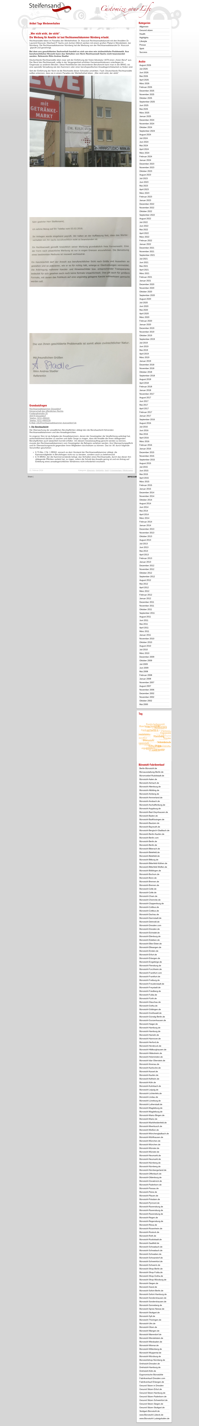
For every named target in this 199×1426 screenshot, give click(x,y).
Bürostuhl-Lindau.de (148, 1097)
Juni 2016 (143, 430)
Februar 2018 (145, 386)
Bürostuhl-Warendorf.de (150, 1334)
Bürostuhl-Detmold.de (149, 922)
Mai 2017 (143, 405)
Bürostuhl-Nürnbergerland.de (152, 1170)
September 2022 (147, 215)
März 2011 (144, 631)
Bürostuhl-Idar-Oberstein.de (152, 1060)
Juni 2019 (143, 346)
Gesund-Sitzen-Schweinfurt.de (153, 1400)
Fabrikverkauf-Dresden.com (152, 1378)
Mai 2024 (143, 145)
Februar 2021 (145, 277)
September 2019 (147, 339)
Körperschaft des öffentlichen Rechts (46, 411)
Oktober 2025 (145, 98)
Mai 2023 (143, 186)
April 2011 (144, 627)
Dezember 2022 (146, 204)
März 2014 (144, 518)
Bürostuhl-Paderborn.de (150, 1184)
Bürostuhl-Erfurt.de (148, 954)
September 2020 (147, 295)
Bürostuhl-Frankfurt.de (149, 976)
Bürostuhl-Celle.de (147, 889)
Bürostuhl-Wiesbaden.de (150, 1342)
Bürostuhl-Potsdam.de (149, 1199)
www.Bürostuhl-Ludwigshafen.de (154, 1418)
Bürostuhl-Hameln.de (149, 1035)
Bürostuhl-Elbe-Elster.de (150, 943)
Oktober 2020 (145, 291)
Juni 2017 (143, 401)
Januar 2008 (145, 679)
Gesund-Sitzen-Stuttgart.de (152, 1407)
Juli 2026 (143, 69)
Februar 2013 (145, 558)
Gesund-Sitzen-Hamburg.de (152, 1393)
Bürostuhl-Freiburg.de (149, 980)
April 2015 (144, 478)
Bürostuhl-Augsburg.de (150, 808)
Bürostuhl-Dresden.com (150, 925)
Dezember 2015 (146, 452)
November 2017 (146, 394)
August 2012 (145, 580)
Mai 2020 (143, 310)
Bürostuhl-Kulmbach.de (150, 1086)
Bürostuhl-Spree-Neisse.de (151, 1309)
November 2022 (146, 207)
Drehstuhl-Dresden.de (149, 1363)
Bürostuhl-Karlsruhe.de (150, 1068)
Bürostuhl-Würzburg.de (150, 1356)
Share (30, 477)
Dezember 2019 (146, 328)
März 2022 (144, 237)
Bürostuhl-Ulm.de (147, 1323)
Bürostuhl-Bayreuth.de (149, 827)
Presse (142, 45)
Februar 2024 (145, 156)
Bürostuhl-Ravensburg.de (151, 1206)
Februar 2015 (145, 485)
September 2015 (147, 459)
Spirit (107, 470)
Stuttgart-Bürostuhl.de (149, 1411)
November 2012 (146, 569)
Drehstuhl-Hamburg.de (150, 1367)
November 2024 (146, 123)
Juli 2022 (143, 222)
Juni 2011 (143, 620)
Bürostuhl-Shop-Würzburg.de (152, 1279)
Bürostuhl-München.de (149, 1141)
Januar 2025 (145, 116)
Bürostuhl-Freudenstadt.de (151, 984)
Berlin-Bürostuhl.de (148, 768)
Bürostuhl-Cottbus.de (149, 907)
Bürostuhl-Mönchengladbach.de (154, 1133)
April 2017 (144, 408)
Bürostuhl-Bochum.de (149, 874)
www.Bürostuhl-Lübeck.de (151, 1415)
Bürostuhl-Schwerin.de (149, 1265)
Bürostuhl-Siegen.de (148, 1283)
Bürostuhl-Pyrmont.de (149, 1203)
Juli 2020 (143, 302)
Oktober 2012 (145, 573)
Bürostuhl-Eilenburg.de (150, 936)
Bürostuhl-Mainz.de (148, 1119)
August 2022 (145, 218)
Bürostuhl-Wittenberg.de (150, 1349)
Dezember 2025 (146, 91)
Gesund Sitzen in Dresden (151, 1385)
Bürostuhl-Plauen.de (148, 1195)
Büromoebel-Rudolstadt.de (151, 775)
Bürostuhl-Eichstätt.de (149, 932)
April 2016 (144, 438)
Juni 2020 (143, 306)
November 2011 (146, 606)
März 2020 (144, 317)
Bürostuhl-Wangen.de (149, 1331)
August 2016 (145, 423)
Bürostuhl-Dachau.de (149, 914)
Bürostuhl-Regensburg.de (151, 1221)
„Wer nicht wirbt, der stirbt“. (45, 33)
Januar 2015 (145, 489)
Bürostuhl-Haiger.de (148, 1024)
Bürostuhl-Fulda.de (148, 995)
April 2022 (144, 233)
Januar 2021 (145, 280)
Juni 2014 (143, 507)
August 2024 (145, 134)
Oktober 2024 (145, 127)
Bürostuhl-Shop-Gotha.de (151, 1276)
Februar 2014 (145, 522)
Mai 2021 (143, 266)
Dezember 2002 (146, 693)
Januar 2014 (145, 525)
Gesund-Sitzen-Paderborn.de (153, 1396)
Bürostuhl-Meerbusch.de (150, 1126)
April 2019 (144, 354)
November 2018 (146, 368)
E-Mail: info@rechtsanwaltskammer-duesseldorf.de (52, 423)
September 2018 (147, 375)
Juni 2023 (143, 182)
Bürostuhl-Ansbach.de (149, 801)
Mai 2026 (143, 76)
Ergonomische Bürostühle (151, 1374)
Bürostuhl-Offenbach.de (150, 1174)
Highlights (100, 470)
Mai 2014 (143, 511)
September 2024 (147, 131)
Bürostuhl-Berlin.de (148, 841)
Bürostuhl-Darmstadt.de (150, 918)
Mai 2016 (143, 434)
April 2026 (144, 80)
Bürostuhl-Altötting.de (149, 790)
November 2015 (146, 456)
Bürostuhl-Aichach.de (149, 783)
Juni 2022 (143, 226)
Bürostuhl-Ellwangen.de (150, 947)
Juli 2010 (143, 649)
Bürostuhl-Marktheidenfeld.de (153, 1122)
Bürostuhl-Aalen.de (148, 779)
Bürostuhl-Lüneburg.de (150, 1100)
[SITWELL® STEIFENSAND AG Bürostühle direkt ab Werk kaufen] (50, 7)
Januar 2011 (145, 635)
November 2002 (146, 697)
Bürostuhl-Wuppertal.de (150, 1352)
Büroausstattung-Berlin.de (151, 772)
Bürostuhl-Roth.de (147, 1236)
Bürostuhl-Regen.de (148, 1217)
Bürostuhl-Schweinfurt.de (151, 1261)
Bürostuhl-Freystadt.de (150, 987)
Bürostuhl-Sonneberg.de (150, 1305)
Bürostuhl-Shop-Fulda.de (151, 1272)
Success (143, 52)
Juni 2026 (143, 72)
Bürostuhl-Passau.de (149, 1188)
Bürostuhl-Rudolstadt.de (150, 1239)
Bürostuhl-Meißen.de (149, 1130)
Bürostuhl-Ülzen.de (148, 1327)
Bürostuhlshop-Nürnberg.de (152, 1360)
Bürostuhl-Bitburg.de (148, 859)
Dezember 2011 (146, 602)
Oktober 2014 (145, 500)
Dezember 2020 (146, 284)
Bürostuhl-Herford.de (149, 1042)
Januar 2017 (145, 416)
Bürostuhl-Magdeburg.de (150, 1108)
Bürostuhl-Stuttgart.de (149, 1312)
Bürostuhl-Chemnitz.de (150, 900)
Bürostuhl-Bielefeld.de (149, 852)
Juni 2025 (143, 105)
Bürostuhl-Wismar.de (149, 1345)
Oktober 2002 (145, 700)
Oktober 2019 (145, 335)
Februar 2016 (145, 445)
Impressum (132, 477)
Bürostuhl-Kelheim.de (149, 1079)
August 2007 (145, 686)
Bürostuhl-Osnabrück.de (150, 1181)
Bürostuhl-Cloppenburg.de (151, 903)
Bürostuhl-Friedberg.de (150, 991)
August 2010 (145, 646)
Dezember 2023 (146, 164)
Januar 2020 (145, 324)
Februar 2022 (145, 240)
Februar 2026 (145, 87)
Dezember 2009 (146, 657)
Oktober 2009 (145, 660)
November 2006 (146, 690)
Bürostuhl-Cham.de (148, 896)
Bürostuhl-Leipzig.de (148, 1090)
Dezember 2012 (146, 565)
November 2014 (146, 496)
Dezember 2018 (146, 364)
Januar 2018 (145, 390)
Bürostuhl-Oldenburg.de (150, 1177)
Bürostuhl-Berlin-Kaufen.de (151, 834)
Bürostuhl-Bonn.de (148, 878)
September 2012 (147, 576)
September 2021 (147, 255)
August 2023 (145, 175)
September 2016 (147, 419)
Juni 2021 (143, 262)
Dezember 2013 (146, 529)
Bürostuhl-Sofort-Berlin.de (151, 1290)
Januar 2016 (145, 448)
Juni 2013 (143, 547)
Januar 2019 (145, 361)
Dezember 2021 (146, 248)
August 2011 (145, 616)
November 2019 (146, 332)
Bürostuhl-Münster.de (149, 1148)
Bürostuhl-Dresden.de (149, 929)
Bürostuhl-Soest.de (148, 1287)
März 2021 (144, 273)
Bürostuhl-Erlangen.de (149, 958)
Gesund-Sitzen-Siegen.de (151, 1404)
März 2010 (144, 653)
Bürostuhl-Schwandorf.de (151, 1258)
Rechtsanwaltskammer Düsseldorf (45, 409)
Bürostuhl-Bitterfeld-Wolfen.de (153, 867)
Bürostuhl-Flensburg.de (150, 965)
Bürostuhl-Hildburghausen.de (152, 1049)
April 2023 (144, 189)
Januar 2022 (145, 244)
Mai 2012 (143, 584)
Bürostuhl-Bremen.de (149, 881)
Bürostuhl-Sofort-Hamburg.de (153, 1294)
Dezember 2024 (146, 120)
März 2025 (144, 112)
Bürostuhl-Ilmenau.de (149, 1064)
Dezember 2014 (146, 492)
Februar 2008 (145, 675)
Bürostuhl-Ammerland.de (150, 797)
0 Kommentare (116, 470)
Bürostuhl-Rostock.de (149, 1232)
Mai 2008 (143, 671)
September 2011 (147, 613)
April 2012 (144, 587)
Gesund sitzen (146, 30)
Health (142, 34)
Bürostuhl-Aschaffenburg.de (152, 805)
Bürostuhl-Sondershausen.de (152, 1298)
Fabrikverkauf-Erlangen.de (151, 1382)
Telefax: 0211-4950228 (40, 420)
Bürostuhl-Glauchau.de (150, 1002)
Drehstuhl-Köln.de (147, 1371)
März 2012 (144, 591)
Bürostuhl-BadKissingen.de (151, 819)
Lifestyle (143, 41)
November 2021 (146, 251)
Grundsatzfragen (38, 405)
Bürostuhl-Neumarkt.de (150, 1155)
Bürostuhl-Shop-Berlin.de (151, 1268)
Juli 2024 (143, 138)
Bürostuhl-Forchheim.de (150, 969)
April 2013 (144, 554)
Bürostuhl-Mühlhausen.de (151, 1137)
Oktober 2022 (145, 211)
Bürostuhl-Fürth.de (148, 998)
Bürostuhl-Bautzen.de (149, 823)
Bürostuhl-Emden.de (148, 951)
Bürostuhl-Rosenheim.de (150, 1228)
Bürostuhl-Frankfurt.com (150, 973)
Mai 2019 (143, 350)
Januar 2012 (145, 598)
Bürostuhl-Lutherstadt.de (150, 1104)
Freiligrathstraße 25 (38, 413)
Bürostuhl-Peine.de (148, 1192)
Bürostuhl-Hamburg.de (149, 1027)
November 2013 (146, 532)
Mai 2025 (143, 109)
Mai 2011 (143, 624)
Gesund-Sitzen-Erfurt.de (150, 1389)
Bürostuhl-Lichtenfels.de (150, 1093)
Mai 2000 (143, 704)
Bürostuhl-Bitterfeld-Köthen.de (153, 863)
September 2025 (147, 102)
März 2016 (144, 441)
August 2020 (145, 299)
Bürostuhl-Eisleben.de (149, 940)
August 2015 (145, 463)
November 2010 (146, 638)
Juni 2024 (143, 142)
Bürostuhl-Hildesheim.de (150, 1053)
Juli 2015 (143, 467)
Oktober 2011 (145, 609)
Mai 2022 (143, 229)
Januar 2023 (145, 200)
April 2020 (144, 313)
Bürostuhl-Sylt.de (147, 1316)
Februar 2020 (145, 321)
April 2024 (144, 149)
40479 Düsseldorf (37, 416)
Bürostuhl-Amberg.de (149, 794)
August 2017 (145, 397)
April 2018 (144, 383)
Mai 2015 (143, 474)
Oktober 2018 (145, 372)
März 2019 (144, 357)
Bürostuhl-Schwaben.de (150, 1254)
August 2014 (145, 503)
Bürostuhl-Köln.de (147, 1082)
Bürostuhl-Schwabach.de (150, 1247)
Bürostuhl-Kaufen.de (148, 1075)
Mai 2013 (143, 551)
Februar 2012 (145, 595)
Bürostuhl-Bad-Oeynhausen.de (153, 812)
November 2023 (146, 167)
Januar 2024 (145, 160)
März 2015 (144, 481)
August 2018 (145, 379)
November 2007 (146, 682)
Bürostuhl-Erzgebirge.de (150, 962)
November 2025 (146, 94)
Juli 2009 (143, 664)
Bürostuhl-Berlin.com (149, 838)
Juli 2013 (143, 543)
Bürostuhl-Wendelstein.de (151, 1338)
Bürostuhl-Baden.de (148, 816)
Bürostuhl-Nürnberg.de (150, 1163)
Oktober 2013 (145, 536)
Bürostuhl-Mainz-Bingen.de (151, 1115)
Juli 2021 (143, 259)
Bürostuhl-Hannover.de (150, 1038)
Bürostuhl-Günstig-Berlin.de (152, 1016)
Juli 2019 (143, 343)
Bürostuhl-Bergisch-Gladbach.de (154, 830)
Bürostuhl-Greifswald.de (150, 1013)
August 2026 (145, 65)
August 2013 (145, 540)
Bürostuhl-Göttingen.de (150, 1009)
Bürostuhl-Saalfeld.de (149, 1243)
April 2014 (144, 514)
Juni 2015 (143, 470)
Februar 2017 (145, 412)
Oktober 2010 (145, 642)
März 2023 (144, 193)
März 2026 (144, 83)
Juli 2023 (143, 178)
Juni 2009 (143, 668)
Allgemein (91, 470)
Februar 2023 (145, 196)
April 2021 (144, 270)
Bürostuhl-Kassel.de (148, 1071)
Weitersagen (128, 470)
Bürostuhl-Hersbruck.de (150, 1046)
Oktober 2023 (145, 171)
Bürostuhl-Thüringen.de (150, 1320)
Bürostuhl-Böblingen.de (150, 870)
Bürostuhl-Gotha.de (148, 1006)
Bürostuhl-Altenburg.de (150, 786)
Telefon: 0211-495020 (39, 418)
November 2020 (146, 288)
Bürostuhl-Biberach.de (149, 848)
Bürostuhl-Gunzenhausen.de (152, 1020)
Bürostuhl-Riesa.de (148, 1225)
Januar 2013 (145, 562)
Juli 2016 (143, 427)
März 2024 (144, 153)
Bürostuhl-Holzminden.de (151, 1057)
